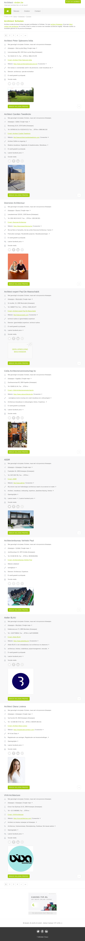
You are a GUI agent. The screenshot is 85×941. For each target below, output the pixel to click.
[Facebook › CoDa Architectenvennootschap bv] (13, 418)
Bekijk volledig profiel (18, 106)
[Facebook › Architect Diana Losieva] (13, 753)
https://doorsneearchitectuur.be (22, 226)
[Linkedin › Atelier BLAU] (18, 664)
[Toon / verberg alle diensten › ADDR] (42, 491)
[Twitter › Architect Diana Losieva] (9, 753)
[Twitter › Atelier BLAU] (9, 664)
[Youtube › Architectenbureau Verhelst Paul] (22, 583)
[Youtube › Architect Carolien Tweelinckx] (22, 161)
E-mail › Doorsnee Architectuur (17, 222)
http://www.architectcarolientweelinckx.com (26, 137)
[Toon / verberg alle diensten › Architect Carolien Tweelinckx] (42, 145)
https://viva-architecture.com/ (22, 818)
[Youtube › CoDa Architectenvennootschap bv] (22, 418)
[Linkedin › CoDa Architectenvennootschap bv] (18, 418)
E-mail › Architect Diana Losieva (17, 726)
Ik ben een (73, 1)
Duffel (17, 122)
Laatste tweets (13, 498)
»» (25, 35)
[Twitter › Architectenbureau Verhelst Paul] (9, 583)
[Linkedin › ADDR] (18, 506)
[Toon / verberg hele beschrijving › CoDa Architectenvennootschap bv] (42, 398)
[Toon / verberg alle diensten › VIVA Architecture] (42, 826)
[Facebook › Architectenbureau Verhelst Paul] (13, 583)
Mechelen (18, 625)
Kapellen (18, 378)
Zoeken (27, 11)
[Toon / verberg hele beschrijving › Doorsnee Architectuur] (42, 230)
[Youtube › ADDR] (22, 506)
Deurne (18, 210)
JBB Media (40, 936)
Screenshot (42, 64)
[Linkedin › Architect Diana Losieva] (18, 753)
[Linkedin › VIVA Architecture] (18, 842)
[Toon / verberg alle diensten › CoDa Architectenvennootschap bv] (42, 402)
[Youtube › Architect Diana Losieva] (22, 753)
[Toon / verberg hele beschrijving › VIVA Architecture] (42, 822)
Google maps (32, 48)
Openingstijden (13, 494)
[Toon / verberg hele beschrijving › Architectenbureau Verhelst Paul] (42, 568)
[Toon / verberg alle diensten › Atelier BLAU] (42, 649)
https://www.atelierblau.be (21, 641)
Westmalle (19, 299)
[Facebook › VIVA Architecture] (13, 842)
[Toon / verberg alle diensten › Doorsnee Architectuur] (42, 234)
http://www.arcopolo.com (20, 315)
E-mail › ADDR (12, 479)
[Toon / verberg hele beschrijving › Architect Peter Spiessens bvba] (42, 68)
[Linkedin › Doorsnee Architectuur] (18, 249)
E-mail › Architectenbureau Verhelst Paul (20, 560)
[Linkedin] (46, 931)
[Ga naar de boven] (79, 106)
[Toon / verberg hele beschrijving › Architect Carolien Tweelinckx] (42, 141)
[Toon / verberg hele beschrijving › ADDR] (42, 487)
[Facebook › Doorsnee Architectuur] (13, 249)
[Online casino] (43, 893)
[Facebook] (42, 931)
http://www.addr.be (18, 483)
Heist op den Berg (21, 48)
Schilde (18, 548)
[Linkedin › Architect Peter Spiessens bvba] (18, 83)
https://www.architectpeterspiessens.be (25, 64)
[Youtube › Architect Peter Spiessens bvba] (22, 83)
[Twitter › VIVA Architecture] (9, 842)
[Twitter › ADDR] (9, 506)
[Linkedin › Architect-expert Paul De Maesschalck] (18, 338)
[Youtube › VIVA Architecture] (22, 842)
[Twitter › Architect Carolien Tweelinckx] (9, 161)
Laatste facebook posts (16, 153)
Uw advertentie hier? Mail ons (42, 913)
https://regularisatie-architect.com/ (23, 729)
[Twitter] (38, 931)
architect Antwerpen (56, 24)
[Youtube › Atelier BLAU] (22, 664)
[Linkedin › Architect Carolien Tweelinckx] (18, 161)
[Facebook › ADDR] (13, 506)
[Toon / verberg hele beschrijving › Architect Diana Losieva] (42, 734)
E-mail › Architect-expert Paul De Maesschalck (22, 311)
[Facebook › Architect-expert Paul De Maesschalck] (13, 338)
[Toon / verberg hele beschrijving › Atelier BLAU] (42, 645)
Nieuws (16, 11)
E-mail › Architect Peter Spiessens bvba (20, 60)
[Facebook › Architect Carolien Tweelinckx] (13, 161)
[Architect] (7, 11)
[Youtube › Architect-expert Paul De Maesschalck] (22, 338)
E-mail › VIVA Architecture (15, 814)
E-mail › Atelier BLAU (14, 637)
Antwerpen (11, 48)
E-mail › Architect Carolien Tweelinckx (19, 133)
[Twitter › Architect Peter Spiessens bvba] (9, 83)
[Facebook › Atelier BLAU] (13, 664)
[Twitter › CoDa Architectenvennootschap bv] (9, 418)
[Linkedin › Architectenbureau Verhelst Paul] (18, 583)
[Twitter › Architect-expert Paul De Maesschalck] (9, 338)
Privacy (46, 936)
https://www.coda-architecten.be (23, 394)
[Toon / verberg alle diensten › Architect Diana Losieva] (42, 737)
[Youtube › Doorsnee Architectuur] (22, 249)
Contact (37, 11)
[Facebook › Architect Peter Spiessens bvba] (13, 83)
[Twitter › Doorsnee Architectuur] (9, 249)
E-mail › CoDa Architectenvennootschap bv (21, 390)
